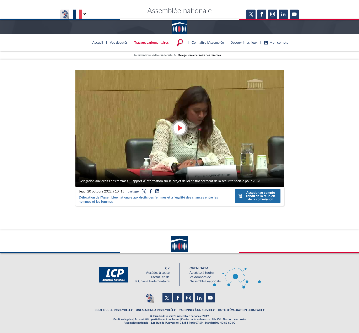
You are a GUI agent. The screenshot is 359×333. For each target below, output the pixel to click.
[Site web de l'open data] (221, 275)
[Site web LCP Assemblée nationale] (137, 275)
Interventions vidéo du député (153, 55)
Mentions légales (123, 319)
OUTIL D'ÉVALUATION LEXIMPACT (240, 310)
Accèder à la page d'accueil (179, 25)
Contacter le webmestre (195, 319)
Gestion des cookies (234, 319)
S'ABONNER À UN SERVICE (196, 310)
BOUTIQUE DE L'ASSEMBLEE (112, 310)
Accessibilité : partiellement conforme (157, 319)
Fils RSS (216, 319)
